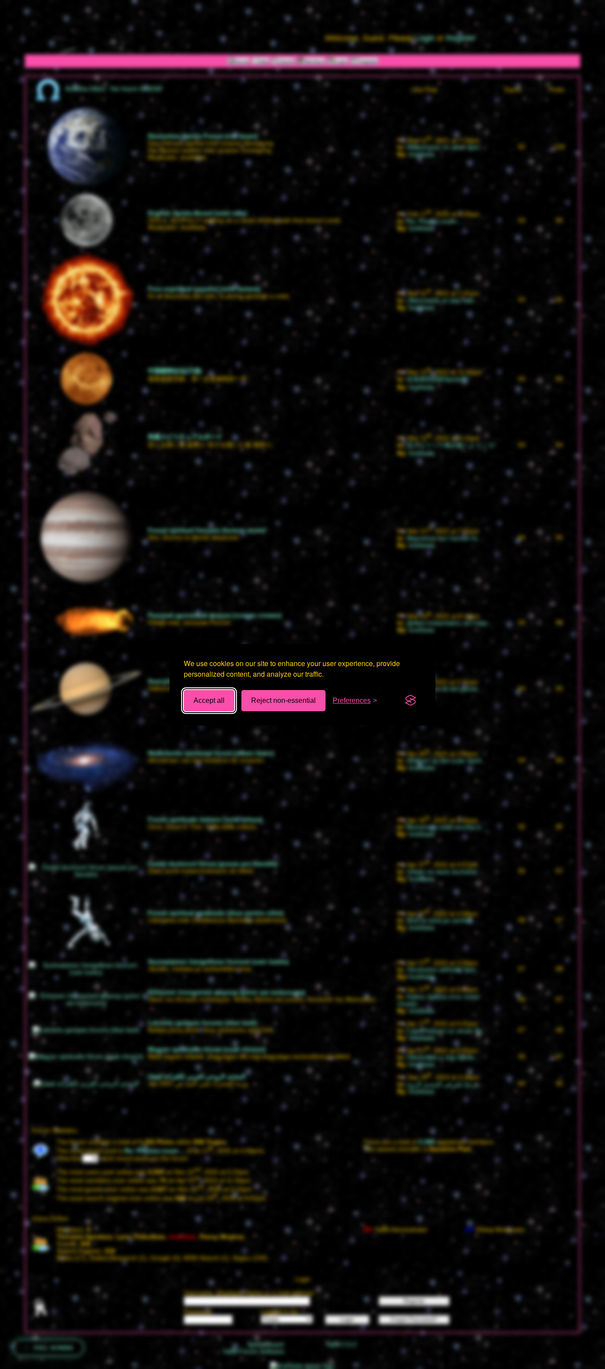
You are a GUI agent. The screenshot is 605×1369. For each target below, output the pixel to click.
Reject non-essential (283, 700)
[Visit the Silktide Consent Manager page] (410, 700)
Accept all (209, 700)
